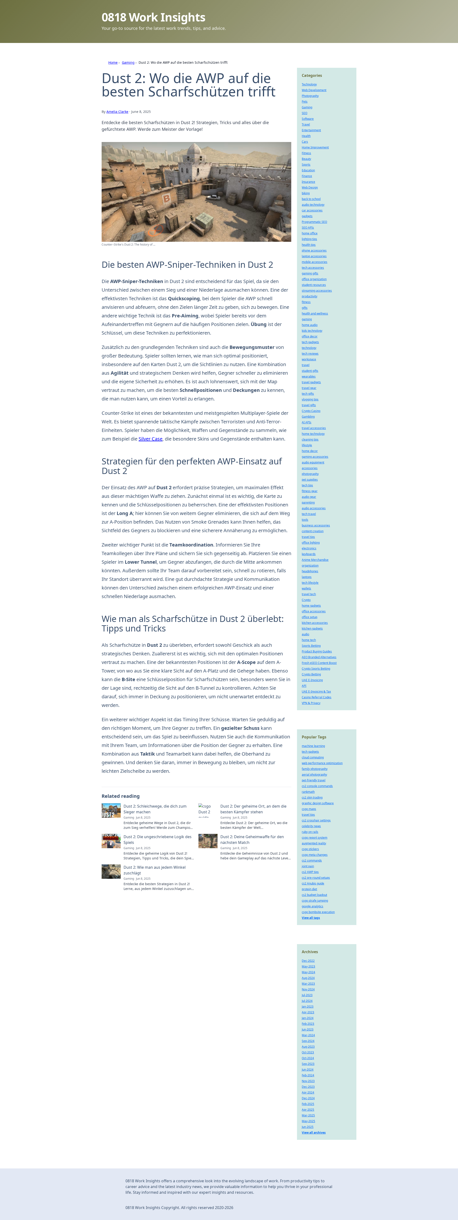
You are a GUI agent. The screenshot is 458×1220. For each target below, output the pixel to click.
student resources (314, 285)
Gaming (128, 62)
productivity (309, 296)
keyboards (309, 554)
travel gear (309, 388)
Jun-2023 (307, 1029)
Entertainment (311, 130)
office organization (314, 279)
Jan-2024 (307, 1018)
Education (308, 170)
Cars (305, 142)
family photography (315, 769)
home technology (313, 434)
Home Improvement (315, 147)
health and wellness (315, 313)
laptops (307, 577)
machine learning (313, 746)
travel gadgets (311, 382)
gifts (304, 308)
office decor (309, 336)
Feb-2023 (308, 1024)
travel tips (308, 537)
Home (113, 62)
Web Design (310, 187)
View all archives (314, 1133)
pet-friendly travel (313, 780)
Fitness (306, 153)
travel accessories (314, 428)
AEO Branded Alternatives (319, 657)
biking (306, 193)
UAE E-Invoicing (312, 680)
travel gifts (309, 405)
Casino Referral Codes (316, 697)
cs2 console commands (317, 786)
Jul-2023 (307, 995)
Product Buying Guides (317, 651)
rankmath (308, 792)
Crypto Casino (311, 411)
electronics (309, 548)
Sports (306, 165)
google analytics (312, 906)
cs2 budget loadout (314, 895)
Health (306, 136)
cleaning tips (310, 439)
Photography (310, 96)
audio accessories (314, 508)
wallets (306, 588)
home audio (309, 325)
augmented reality (314, 843)
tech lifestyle (310, 583)
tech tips (307, 485)
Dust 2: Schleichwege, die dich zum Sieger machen (155, 809)
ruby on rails (310, 832)
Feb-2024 (308, 1075)
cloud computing (313, 757)
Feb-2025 (308, 1104)
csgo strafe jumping (315, 901)
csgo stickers (310, 849)
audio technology (313, 205)
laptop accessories (314, 256)
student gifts (310, 371)
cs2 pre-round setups (316, 878)
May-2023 (308, 966)
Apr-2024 (308, 1092)
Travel (306, 124)
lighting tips (309, 239)
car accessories (312, 210)
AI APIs (306, 422)
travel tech (309, 594)
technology (309, 348)
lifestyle (307, 445)
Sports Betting (311, 646)
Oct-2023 (308, 1052)
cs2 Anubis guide (313, 883)
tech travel (309, 514)
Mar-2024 (308, 1035)
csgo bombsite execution (318, 912)
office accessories (314, 611)
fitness (306, 302)
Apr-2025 (308, 1110)
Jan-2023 (307, 1006)
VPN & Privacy (311, 703)
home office (309, 233)
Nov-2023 (308, 1081)
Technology (309, 84)
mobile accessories (314, 262)
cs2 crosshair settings (316, 820)
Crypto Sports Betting (316, 669)
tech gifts (308, 394)
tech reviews (310, 354)
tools (305, 520)
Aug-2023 (308, 1047)
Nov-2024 (308, 989)
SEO (304, 113)
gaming (307, 319)
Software (308, 119)
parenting (308, 502)
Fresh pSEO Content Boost (319, 663)
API (304, 686)
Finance (307, 176)
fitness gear (309, 491)
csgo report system (314, 838)
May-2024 (308, 972)
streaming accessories (317, 291)
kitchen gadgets (312, 628)
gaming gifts (310, 273)
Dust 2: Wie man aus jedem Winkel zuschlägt (155, 870)
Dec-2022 (308, 961)
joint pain (308, 866)
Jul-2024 (307, 1001)
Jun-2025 (307, 1127)
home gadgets (311, 606)
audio (305, 634)
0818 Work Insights (153, 17)
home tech (309, 640)
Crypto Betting (311, 674)
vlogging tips (310, 399)
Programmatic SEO (314, 222)
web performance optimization (322, 763)
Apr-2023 (308, 1012)
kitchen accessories (315, 623)
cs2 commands (312, 860)
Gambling (308, 417)
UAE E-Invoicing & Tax (316, 691)
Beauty (306, 159)
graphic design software (318, 803)
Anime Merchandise (315, 560)
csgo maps (309, 809)
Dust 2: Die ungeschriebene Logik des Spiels (158, 839)
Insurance (308, 182)
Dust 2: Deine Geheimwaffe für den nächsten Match (252, 839)
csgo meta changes (315, 855)
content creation (312, 531)
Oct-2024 (308, 1058)
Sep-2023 (308, 1064)
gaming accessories (315, 457)
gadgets (307, 216)
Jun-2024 (307, 1070)
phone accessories (314, 250)
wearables (309, 376)
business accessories (316, 525)
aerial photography (314, 775)
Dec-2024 (308, 1098)
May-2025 (308, 1121)
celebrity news (311, 826)
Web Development (314, 90)
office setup (309, 617)
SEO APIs (308, 228)
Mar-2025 (308, 1115)
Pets (304, 102)
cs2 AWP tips (310, 872)
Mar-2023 (308, 984)
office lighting (311, 543)
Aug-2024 (308, 978)
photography (310, 474)
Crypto (306, 600)
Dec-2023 (308, 1087)
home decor (310, 451)
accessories (309, 468)
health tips (309, 245)
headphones (310, 571)
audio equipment (313, 462)
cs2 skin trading (312, 797)
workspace (309, 359)
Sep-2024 (308, 1041)
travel (305, 365)
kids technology (312, 331)
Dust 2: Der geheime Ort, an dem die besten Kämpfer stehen (253, 809)
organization (310, 565)
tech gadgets (310, 342)
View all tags (311, 918)
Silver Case (150, 439)
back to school (311, 199)
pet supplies (310, 480)
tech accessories (313, 268)
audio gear (309, 497)
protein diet (309, 889)
